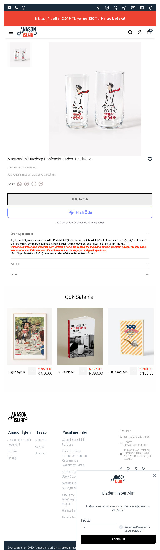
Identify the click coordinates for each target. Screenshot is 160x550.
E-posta (86, 520)
